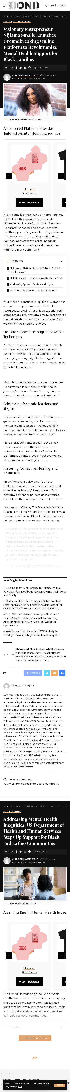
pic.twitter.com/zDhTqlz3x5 (19, 559)
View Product (29, 202)
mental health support (48, 652)
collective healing (54, 649)
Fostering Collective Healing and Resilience (33, 290)
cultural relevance (25, 652)
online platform (39, 656)
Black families (37, 649)
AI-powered (22, 649)
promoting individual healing (41, 486)
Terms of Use (15, 1086)
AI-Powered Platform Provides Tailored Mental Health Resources (33, 270)
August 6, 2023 (53, 565)
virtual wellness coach (36, 660)
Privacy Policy (42, 1083)
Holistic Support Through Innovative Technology (36, 278)
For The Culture (22, 22)
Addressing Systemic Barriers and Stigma (32, 284)
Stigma (52, 656)
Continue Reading (35, 1038)
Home (6, 16)
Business (7, 22)
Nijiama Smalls (23, 656)
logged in (26, 783)
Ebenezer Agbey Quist (26, 75)
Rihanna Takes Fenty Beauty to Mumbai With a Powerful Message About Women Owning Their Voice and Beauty (34, 591)
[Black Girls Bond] (24, 5)
